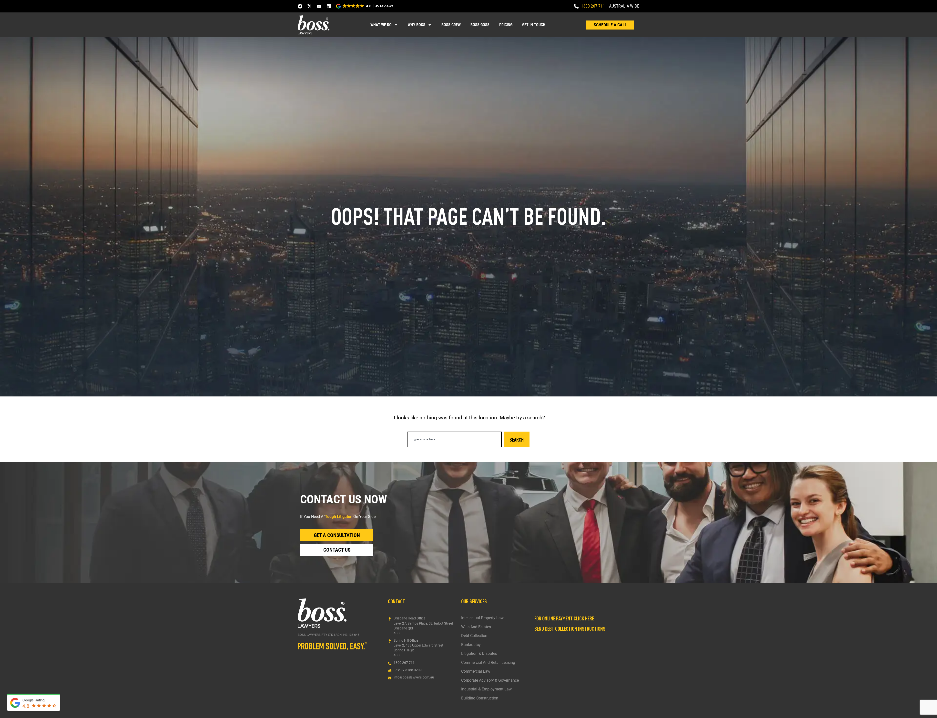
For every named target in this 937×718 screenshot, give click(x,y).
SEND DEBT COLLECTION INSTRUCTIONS (569, 628)
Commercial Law (475, 671)
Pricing (505, 24)
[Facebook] (300, 6)
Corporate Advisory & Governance (490, 680)
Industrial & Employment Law (486, 689)
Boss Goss (479, 24)
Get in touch (533, 24)
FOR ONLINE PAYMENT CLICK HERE (564, 618)
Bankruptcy (471, 645)
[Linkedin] (328, 6)
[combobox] (454, 439)
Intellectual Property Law (482, 618)
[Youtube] (319, 6)
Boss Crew (451, 24)
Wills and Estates (476, 627)
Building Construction (479, 698)
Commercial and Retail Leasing (488, 663)
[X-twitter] (309, 6)
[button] (365, 6)
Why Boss (416, 24)
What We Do (381, 24)
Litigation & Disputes (479, 654)
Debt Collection (474, 636)
